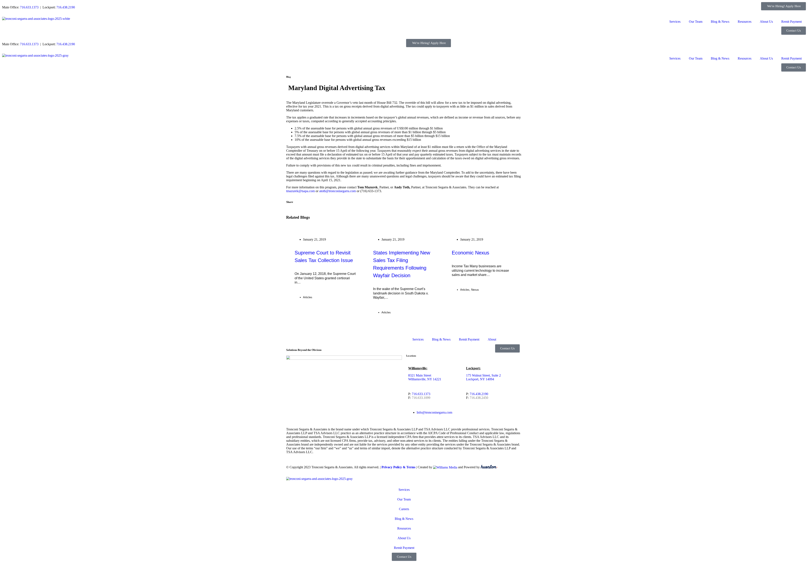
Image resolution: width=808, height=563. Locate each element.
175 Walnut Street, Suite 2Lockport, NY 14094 (483, 377)
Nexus (475, 289)
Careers (404, 509)
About (492, 339)
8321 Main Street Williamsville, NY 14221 (424, 377)
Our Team (695, 21)
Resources (744, 21)
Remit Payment (791, 21)
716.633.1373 (29, 7)
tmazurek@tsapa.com (300, 191)
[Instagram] (325, 373)
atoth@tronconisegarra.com (337, 191)
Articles (307, 297)
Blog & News (720, 21)
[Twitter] (303, 373)
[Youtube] (337, 373)
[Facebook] (291, 373)
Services (674, 21)
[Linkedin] (314, 373)
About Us (766, 21)
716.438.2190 (65, 7)
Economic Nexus (470, 253)
